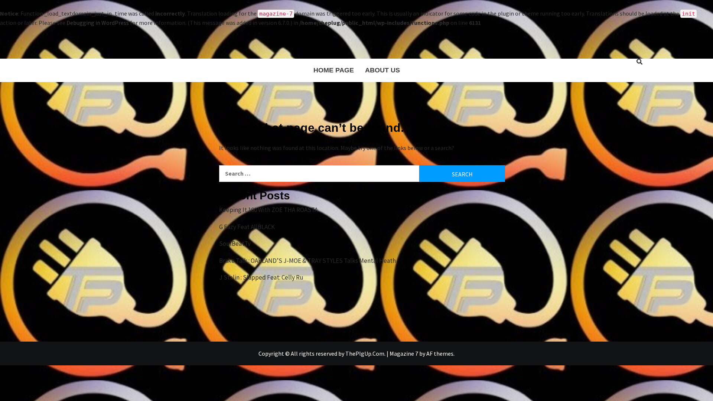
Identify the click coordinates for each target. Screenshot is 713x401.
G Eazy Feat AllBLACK (247, 227)
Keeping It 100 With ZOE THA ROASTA (268, 210)
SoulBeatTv (235, 243)
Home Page (333, 70)
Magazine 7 (404, 353)
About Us (382, 70)
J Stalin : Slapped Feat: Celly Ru (261, 277)
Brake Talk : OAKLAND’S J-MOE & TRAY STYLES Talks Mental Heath (307, 261)
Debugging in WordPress (97, 22)
